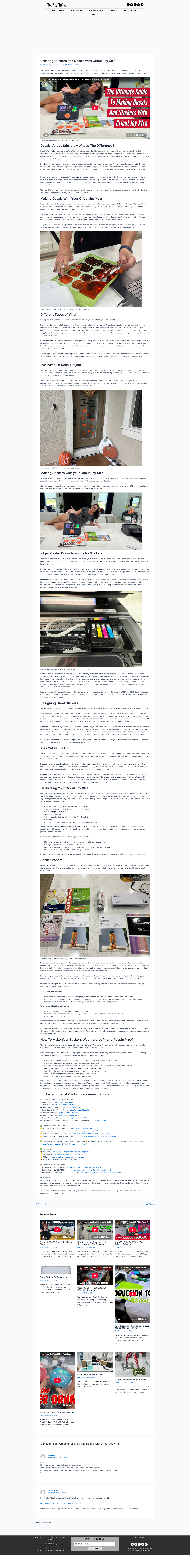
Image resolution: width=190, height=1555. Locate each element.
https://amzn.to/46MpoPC (79, 1110)
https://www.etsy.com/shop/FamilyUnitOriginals (91, 1134)
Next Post (149, 1204)
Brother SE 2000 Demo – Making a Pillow (56, 1243)
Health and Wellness (96, 11)
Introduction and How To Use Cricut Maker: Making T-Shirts (132, 1327)
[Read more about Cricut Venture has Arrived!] (95, 1362)
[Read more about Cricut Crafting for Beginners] (57, 1270)
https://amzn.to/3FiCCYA (77, 1118)
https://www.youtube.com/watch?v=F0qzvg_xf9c (83, 1167)
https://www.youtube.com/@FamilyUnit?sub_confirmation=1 (64, 1144)
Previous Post (42, 1204)
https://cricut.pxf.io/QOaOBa (82, 1128)
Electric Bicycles (113, 11)
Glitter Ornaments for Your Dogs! (130, 1379)
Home (53, 11)
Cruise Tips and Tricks (77, 11)
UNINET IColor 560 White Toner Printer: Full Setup (130, 1243)
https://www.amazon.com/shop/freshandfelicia (50, 1545)
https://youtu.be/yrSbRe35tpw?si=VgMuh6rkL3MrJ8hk (90, 1170)
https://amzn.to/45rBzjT (72, 1107)
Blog (142, 1537)
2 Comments (45, 65)
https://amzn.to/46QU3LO (69, 1115)
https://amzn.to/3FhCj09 (68, 1113)
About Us (95, 14)
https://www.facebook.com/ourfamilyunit (68, 1154)
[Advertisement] (95, 33)
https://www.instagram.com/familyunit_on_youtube (71, 1152)
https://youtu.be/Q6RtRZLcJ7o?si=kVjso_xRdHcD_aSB (101, 1173)
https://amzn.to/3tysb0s (64, 1102)
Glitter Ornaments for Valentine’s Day (57, 1412)
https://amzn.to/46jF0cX (89, 1131)
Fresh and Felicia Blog (131, 11)
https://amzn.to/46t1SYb (64, 1105)
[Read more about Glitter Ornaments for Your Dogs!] (132, 1364)
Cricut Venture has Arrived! (90, 1374)
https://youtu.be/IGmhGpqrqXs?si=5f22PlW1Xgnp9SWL (61, 1503)
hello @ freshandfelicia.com (143, 1548)
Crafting (62, 11)
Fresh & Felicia (53, 1491)
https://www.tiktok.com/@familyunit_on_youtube (68, 1157)
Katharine (51, 1455)
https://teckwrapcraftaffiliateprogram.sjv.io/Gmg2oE (96, 1136)
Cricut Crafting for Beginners (53, 1277)
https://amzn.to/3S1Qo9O (100, 1121)
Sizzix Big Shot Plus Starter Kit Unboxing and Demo (91, 1289)
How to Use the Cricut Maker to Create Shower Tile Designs (92, 1243)
